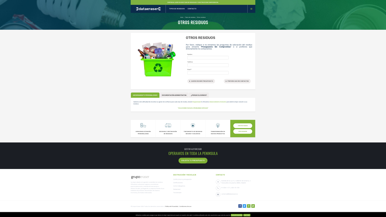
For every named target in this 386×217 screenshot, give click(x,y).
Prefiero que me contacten (238, 81)
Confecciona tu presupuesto (182, 179)
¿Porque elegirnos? (199, 95)
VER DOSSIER (242, 131)
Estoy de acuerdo (237, 215)
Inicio (181, 17)
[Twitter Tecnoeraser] (253, 206)
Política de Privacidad (171, 206)
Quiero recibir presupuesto (202, 81)
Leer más (246, 215)
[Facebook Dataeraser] (240, 206)
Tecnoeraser (177, 192)
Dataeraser (177, 189)
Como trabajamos (179, 186)
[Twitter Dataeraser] (244, 206)
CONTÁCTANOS (243, 125)
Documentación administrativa (174, 95)
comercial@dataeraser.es (229, 194)
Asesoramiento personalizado (145, 95)
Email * (189, 69)
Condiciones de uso (185, 206)
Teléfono (190, 62)
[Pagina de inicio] (148, 9)
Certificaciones (178, 183)
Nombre (189, 54)
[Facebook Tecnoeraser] (248, 206)
